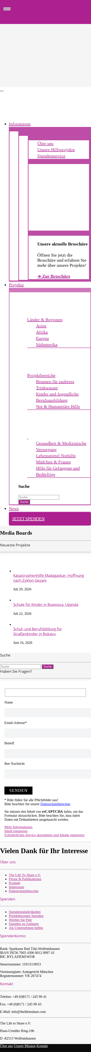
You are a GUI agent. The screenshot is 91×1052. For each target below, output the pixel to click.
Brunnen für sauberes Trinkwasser (55, 384)
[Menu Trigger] (7, 8)
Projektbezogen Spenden (26, 916)
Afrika (42, 332)
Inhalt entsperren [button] (16, 831)
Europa (42, 338)
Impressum (16, 887)
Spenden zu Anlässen (24, 924)
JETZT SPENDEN (28, 518)
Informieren (19, 123)
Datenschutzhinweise (55, 804)
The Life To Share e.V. (25, 875)
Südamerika (46, 344)
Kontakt (14, 883)
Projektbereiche (41, 375)
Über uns (45, 143)
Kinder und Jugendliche (57, 394)
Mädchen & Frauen (53, 461)
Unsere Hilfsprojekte (56, 149)
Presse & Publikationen (25, 879)
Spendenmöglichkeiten (25, 912)
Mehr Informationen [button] (18, 827)
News (14, 508)
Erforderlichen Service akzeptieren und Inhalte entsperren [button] (44, 835)
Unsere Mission (25, 1046)
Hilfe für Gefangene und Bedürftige (58, 471)
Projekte (16, 284)
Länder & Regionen (45, 319)
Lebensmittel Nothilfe (56, 455)
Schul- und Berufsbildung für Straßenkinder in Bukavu (37, 631)
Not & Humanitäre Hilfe (58, 406)
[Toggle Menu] (2, 91)
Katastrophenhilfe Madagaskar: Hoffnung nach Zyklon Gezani (48, 578)
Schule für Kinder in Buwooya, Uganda (45, 604)
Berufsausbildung (52, 400)
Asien (41, 325)
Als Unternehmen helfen (26, 928)
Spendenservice (51, 155)
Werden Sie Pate (20, 920)
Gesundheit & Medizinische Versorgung (61, 446)
